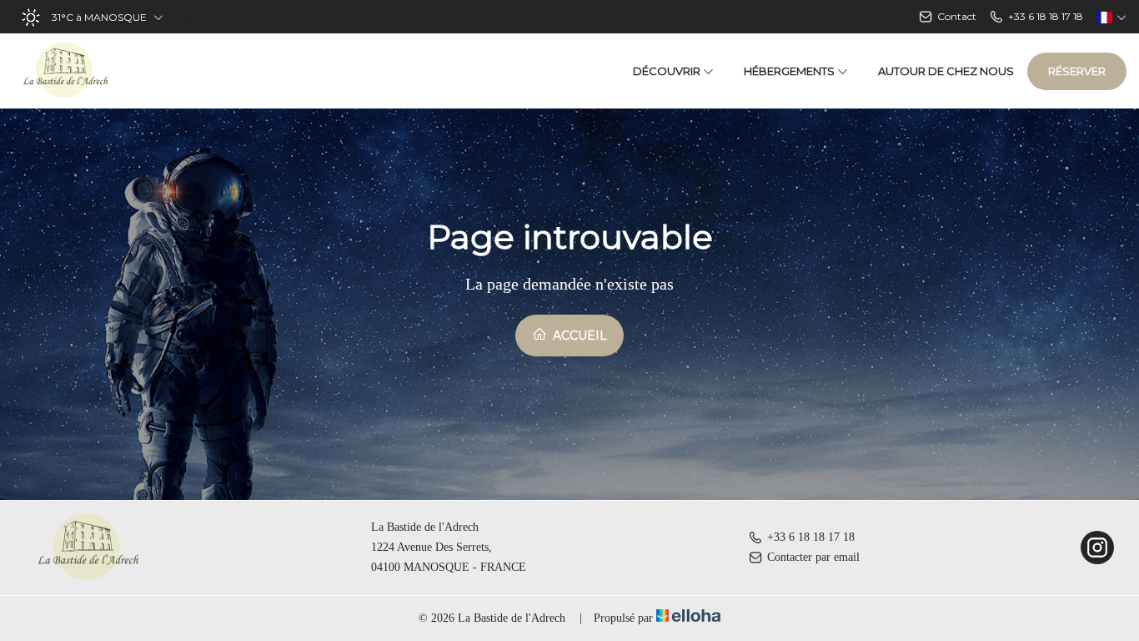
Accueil (578, 335)
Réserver (1077, 71)
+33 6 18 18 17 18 (811, 537)
